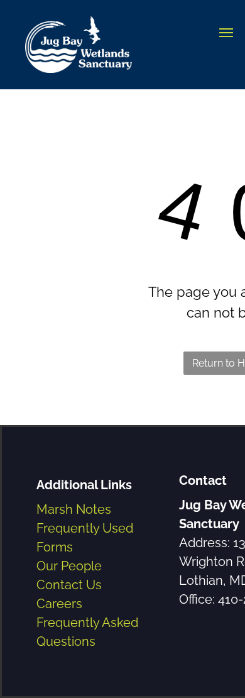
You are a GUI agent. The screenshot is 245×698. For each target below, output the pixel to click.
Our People (69, 565)
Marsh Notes (73, 509)
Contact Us (69, 584)
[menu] (226, 32)
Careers (59, 603)
